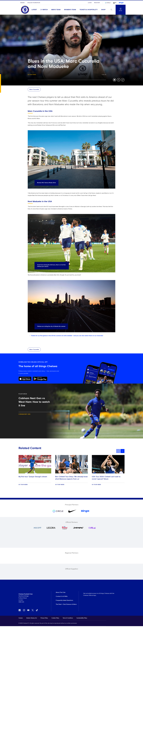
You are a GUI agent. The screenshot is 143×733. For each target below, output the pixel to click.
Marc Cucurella (34, 89)
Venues (22, 2)
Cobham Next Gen (24, 414)
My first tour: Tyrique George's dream (33, 477)
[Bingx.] (121, 2)
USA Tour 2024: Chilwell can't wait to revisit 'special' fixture (106, 478)
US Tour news (32, 74)
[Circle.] (108, 2)
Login (90, 2)
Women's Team (70, 9)
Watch (45, 9)
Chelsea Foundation (33, 2)
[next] (122, 451)
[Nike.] (115, 2)
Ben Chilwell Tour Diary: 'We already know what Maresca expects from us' (71, 478)
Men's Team (55, 9)
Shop (103, 9)
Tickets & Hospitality (89, 9)
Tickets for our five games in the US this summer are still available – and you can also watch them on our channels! (67, 335)
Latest (34, 9)
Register (97, 2)
